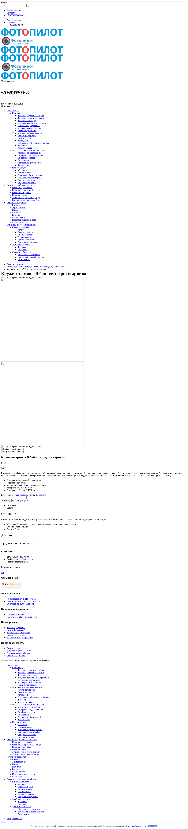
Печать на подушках (21, 192)
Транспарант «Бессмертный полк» (34, 143)
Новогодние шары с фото (24, 220)
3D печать (22, 170)
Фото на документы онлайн (31, 118)
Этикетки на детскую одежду (26, 197)
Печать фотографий (27, 135)
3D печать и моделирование (20, 637)
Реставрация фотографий (29, 163)
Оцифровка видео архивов (30, 155)
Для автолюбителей (21, 252)
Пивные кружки (25, 235)
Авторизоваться (14, 818)
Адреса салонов (14, 10)
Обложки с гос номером (29, 254)
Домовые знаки (25, 173)
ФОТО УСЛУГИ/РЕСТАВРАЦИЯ (28, 150)
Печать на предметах (16, 202)
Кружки (16, 205)
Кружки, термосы (20, 227)
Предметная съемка (27, 180)
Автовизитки (24, 259)
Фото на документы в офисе (31, 115)
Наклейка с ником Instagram (31, 257)
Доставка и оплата (15, 614)
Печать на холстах (15, 648)
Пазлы (15, 210)
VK (2, 572)
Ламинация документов (29, 125)
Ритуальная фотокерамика (30, 175)
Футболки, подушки (21, 244)
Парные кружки (25, 232)
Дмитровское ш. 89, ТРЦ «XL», (21, 604)
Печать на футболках (22, 187)
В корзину (6, 500)
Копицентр (17, 113)
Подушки (22, 249)
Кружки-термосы (26, 240)
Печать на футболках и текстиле (22, 185)
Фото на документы (16, 627)
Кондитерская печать (27, 148)
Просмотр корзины (21, 500)
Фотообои (22, 145)
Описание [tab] (11, 505)
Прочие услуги (19, 168)
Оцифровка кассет (26, 158)
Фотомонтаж (24, 165)
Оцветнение (23, 160)
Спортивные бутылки (28, 242)
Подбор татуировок (27, 182)
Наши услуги (13, 110)
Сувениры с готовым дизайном (21, 225)
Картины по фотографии (29, 153)
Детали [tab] (10, 508)
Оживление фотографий (29, 177)
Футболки (22, 247)
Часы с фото (18, 222)
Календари (23, 140)
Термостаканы (19, 207)
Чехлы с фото (18, 217)
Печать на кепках (20, 195)
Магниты (16, 212)
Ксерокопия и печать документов (33, 123)
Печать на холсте (26, 138)
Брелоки (16, 215)
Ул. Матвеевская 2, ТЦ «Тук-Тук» (22, 599)
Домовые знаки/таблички (19, 653)
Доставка (11, 13)
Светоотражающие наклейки (25, 200)
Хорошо (152, 826)
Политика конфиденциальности (22, 617)
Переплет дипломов (27, 130)
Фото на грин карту (27, 120)
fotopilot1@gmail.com (24, 559)
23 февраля (41, 495)
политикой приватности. (137, 826)
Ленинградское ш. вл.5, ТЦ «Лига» (23, 601)
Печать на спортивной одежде (26, 190)
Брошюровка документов (29, 128)
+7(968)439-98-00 (15, 15)
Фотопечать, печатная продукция (27, 133)
